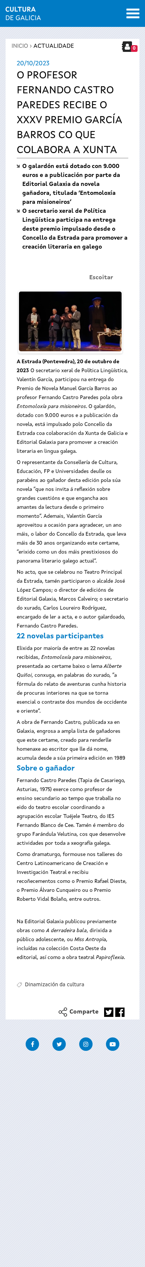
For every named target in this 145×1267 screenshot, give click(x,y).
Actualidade (53, 46)
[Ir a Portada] (23, 16)
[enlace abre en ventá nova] (108, 1012)
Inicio (20, 46)
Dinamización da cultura (54, 984)
